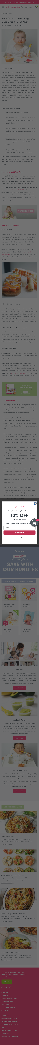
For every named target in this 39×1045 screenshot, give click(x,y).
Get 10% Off (19, 532)
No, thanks (19, 538)
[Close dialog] (35, 503)
